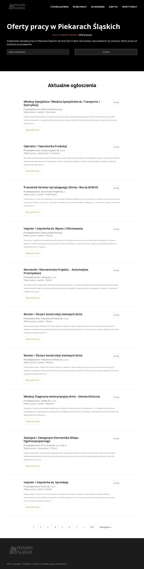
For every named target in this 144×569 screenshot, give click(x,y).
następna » (105, 527)
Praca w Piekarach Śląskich (64, 35)
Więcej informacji (32, 130)
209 (92, 527)
